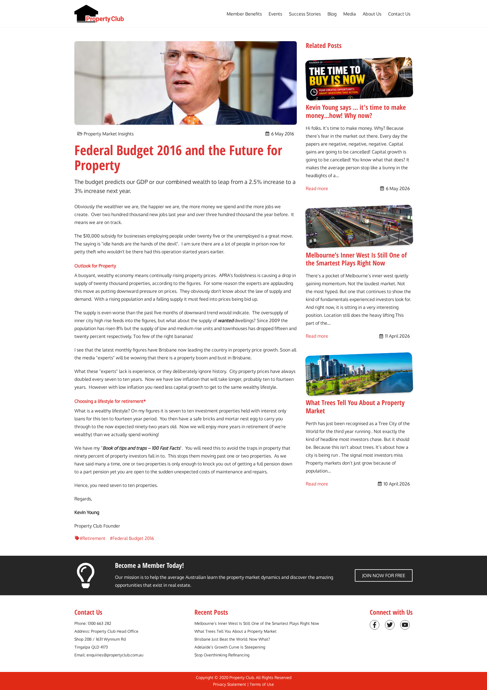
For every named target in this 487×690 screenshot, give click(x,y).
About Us (372, 14)
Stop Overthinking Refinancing (221, 654)
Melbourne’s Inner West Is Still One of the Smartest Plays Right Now (256, 623)
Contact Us (399, 14)
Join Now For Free (383, 575)
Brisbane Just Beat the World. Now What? (232, 639)
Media (349, 14)
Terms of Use (262, 684)
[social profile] (374, 625)
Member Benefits (244, 14)
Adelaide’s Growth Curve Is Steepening (229, 647)
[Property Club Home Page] (99, 14)
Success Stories (305, 14)
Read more (317, 188)
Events (275, 14)
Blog (332, 14)
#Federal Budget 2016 (132, 538)
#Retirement (92, 538)
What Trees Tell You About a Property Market (235, 631)
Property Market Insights (109, 134)
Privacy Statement (229, 684)
